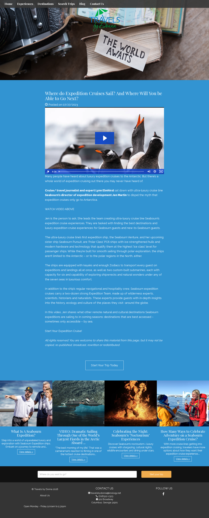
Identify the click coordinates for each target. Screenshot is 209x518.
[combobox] (87, 474)
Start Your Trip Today (104, 365)
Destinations (46, 4)
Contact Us (97, 4)
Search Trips (66, 4)
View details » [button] (26, 452)
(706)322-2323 (106, 496)
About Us (45, 495)
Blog (82, 4)
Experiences (25, 4)
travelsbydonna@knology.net (106, 493)
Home (9, 4)
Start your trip (156, 474)
